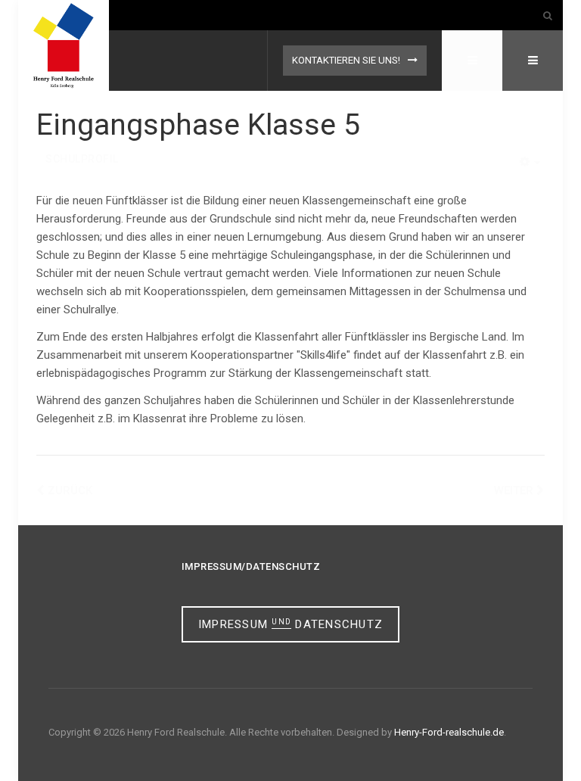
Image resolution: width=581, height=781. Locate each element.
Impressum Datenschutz (290, 624)
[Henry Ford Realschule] (63, 45)
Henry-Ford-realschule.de (449, 732)
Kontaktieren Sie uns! (346, 60)
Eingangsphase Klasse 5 (198, 124)
